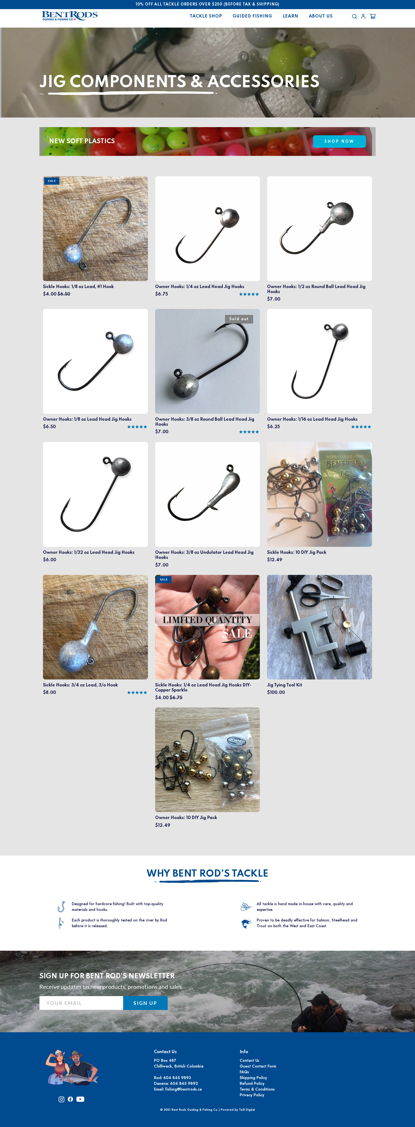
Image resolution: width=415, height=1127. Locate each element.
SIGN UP (145, 1003)
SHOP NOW (339, 142)
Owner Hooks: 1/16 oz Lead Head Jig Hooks (312, 419)
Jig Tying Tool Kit (284, 685)
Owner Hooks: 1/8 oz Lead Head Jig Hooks (87, 419)
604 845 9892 (184, 1083)
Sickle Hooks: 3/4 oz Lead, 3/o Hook (80, 685)
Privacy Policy (252, 1095)
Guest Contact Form (258, 1066)
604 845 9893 (177, 1077)
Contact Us (249, 1060)
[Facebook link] (70, 1100)
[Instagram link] (61, 1101)
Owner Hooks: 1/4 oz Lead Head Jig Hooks (199, 287)
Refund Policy (252, 1083)
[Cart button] (373, 16)
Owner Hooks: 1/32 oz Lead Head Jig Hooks (88, 552)
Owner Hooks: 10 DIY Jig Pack (186, 818)
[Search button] (354, 16)
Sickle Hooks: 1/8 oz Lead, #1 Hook (78, 287)
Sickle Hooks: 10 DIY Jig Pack (296, 552)
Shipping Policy (253, 1077)
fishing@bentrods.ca (183, 1089)
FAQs (244, 1072)
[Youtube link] (80, 1100)
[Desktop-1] (363, 16)
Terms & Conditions (257, 1089)
